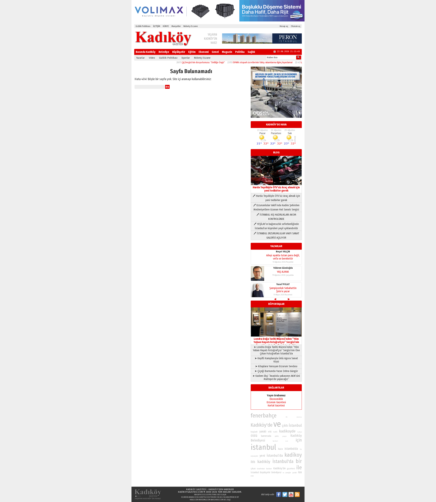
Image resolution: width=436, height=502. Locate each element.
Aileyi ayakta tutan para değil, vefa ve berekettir (283, 257)
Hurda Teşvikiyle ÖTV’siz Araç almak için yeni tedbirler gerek (276, 189)
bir (299, 461)
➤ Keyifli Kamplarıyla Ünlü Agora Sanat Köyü (276, 360)
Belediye (164, 52)
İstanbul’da (275, 455)
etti (269, 431)
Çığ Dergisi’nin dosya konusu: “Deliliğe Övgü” (191, 62)
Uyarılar (186, 57)
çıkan (253, 468)
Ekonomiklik (276, 399)
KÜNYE (166, 26)
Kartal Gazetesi (276, 405)
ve (277, 424)
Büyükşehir (178, 52)
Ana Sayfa (197, 495)
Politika (240, 52)
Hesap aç (284, 26)
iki (286, 417)
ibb (253, 462)
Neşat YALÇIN (283, 251)
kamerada (266, 435)
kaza (280, 448)
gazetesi (291, 468)
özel (286, 441)
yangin (288, 472)
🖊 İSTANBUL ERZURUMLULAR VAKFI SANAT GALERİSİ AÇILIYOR (276, 235)
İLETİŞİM (156, 26)
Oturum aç (295, 26)
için (299, 440)
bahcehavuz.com (217, 500)
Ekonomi (204, 52)
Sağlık (251, 52)
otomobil (254, 456)
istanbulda (291, 449)
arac (252, 476)
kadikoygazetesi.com (190, 492)
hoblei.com (194, 500)
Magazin (227, 52)
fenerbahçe (263, 415)
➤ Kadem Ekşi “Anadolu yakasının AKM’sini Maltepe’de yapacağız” (276, 377)
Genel (215, 52)
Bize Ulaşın (221, 495)
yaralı (262, 431)
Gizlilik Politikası (143, 26)
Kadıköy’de (279, 468)
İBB (300, 472)
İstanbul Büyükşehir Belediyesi (266, 472)
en (283, 473)
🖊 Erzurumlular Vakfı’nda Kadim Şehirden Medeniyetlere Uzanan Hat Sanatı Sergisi (276, 207)
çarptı (294, 472)
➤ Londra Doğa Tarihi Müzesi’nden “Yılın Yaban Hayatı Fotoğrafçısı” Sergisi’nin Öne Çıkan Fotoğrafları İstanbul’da (276, 350)
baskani (275, 441)
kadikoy (293, 455)
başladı (254, 431)
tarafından (261, 469)
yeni (262, 456)
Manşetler (176, 26)
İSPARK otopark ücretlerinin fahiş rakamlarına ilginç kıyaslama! (250, 62)
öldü (254, 435)
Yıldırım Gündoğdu (283, 268)
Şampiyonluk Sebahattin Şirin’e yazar (283, 289)
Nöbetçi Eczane (190, 26)
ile (299, 467)
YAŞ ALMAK (283, 271)
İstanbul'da (282, 461)
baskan (269, 469)
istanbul (263, 447)
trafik (275, 432)
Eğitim (192, 52)
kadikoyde (287, 431)
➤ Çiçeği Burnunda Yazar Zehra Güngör (276, 371)
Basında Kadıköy (145, 52)
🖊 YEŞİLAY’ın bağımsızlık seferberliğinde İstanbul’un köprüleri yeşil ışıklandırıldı (276, 226)
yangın (284, 436)
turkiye (299, 432)
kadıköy (263, 461)
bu (301, 449)
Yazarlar (140, 57)
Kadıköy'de (261, 425)
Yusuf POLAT (283, 284)
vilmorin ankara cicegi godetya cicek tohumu (198, 497)
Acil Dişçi (227, 500)
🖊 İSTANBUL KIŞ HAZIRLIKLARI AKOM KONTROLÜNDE (276, 216)
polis (277, 436)
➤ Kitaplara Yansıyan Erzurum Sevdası (276, 366)
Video (152, 57)
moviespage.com (204, 500)
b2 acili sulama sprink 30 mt (228, 497)
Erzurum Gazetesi (276, 402)
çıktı (285, 425)
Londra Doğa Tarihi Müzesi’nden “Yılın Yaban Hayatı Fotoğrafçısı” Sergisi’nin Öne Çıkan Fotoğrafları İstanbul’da (276, 342)
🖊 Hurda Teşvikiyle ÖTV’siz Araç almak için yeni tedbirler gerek (276, 198)
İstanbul (295, 425)
